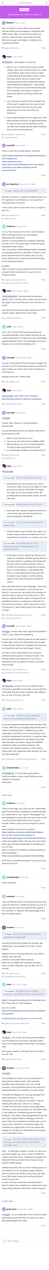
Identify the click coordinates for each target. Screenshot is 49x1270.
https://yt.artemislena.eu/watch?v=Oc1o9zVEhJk (23, 856)
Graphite (10, 991)
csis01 (7, 1038)
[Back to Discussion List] (2, 3)
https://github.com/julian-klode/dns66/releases (22, 832)
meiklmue (9, 773)
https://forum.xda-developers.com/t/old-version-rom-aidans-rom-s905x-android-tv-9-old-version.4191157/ (23, 167)
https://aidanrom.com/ (12, 161)
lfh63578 (8, 62)
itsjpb (9, 191)
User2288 (9, 396)
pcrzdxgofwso (11, 296)
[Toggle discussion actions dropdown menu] (46, 3)
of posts (24, 3)
